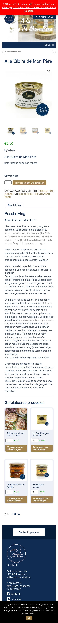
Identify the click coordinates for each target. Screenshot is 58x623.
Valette (7, 196)
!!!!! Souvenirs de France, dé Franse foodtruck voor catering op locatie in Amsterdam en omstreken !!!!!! (29, 5)
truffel (47, 193)
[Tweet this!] (15, 514)
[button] (47, 45)
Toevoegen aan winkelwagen (29, 182)
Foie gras (43, 190)
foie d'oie (28, 193)
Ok (29, 618)
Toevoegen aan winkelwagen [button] (15, 448)
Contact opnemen (29, 532)
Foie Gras (38, 193)
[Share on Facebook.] (12, 514)
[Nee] (54, 611)
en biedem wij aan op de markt (37, 320)
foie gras (47, 303)
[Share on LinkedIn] (19, 514)
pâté (28, 233)
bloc (21, 193)
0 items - (46, 16)
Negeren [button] (29, 10)
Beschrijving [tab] (14, 205)
